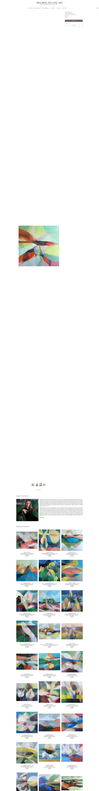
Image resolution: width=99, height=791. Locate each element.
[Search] (96, 8)
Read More (42, 517)
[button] (37, 8)
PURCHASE (74, 20)
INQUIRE (73, 25)
